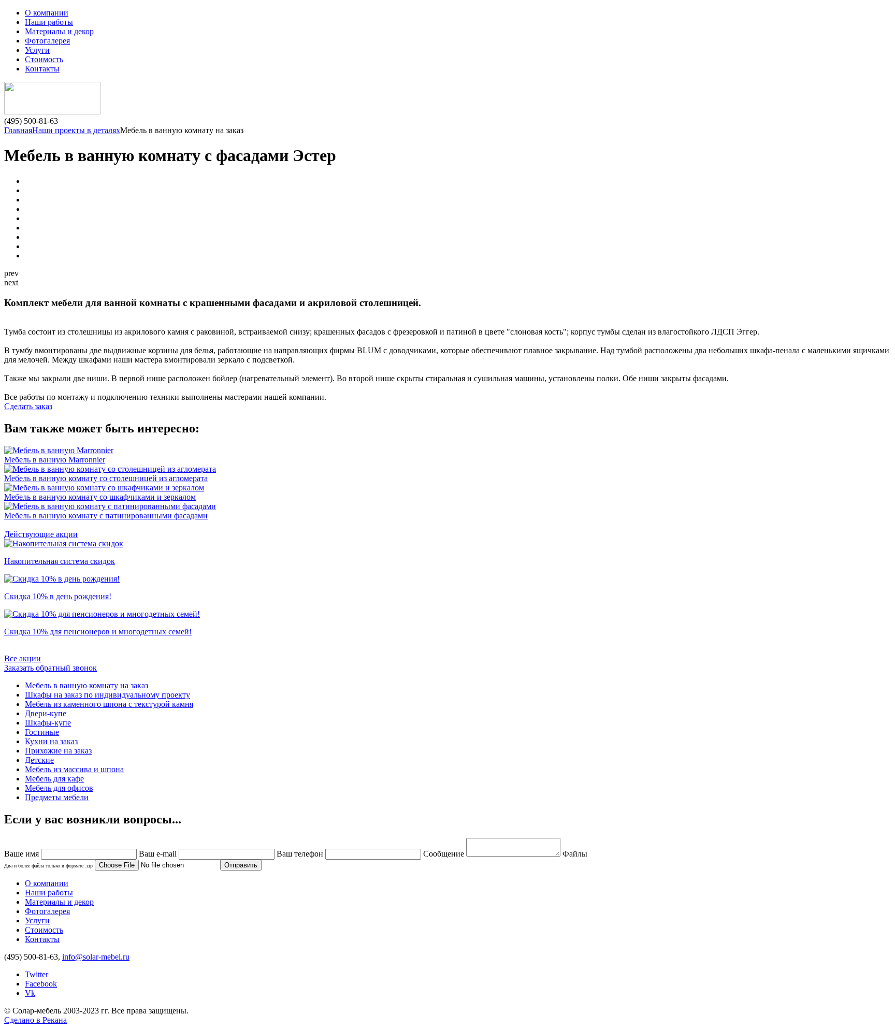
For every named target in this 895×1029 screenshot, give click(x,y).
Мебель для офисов (59, 788)
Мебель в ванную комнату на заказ (86, 685)
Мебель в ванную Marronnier (54, 459)
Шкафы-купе (48, 722)
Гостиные (42, 732)
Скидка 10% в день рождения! (57, 596)
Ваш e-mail (158, 853)
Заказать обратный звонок (50, 667)
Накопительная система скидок (59, 561)
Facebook (41, 983)
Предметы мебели (57, 797)
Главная (18, 130)
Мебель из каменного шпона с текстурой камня (109, 704)
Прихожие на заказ (58, 750)
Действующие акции (41, 534)
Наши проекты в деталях (76, 130)
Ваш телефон (300, 853)
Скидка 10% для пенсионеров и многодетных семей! (98, 631)
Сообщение (443, 853)
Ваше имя (21, 853)
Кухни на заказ (51, 741)
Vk (30, 993)
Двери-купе (45, 713)
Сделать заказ (28, 406)
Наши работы (49, 22)
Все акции (22, 658)
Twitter (36, 974)
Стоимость (44, 59)
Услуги (37, 50)
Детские (39, 760)
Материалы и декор (59, 31)
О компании (46, 12)
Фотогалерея (47, 40)
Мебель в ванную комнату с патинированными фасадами (106, 515)
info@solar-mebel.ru (95, 956)
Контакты (42, 68)
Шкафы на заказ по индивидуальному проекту (107, 694)
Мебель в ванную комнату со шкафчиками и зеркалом (100, 496)
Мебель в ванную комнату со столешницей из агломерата (106, 478)
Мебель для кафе (54, 778)
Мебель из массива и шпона (74, 769)
